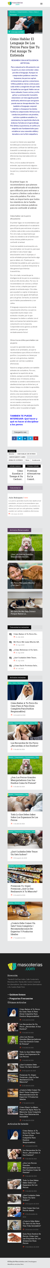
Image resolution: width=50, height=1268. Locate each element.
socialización (36, 460)
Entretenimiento (29, 757)
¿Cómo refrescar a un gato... (25, 650)
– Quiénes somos (16, 994)
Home (31, 12)
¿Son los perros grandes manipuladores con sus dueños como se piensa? (23, 780)
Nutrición (27, 831)
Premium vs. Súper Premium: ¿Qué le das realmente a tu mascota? (24, 888)
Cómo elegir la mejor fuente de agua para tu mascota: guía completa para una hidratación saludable (30, 1112)
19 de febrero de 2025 (32, 1247)
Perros (27, 460)
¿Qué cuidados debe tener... (25, 657)
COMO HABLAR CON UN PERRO (26, 454)
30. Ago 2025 (20, 645)
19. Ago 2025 (20, 653)
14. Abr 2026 (20, 637)
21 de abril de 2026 (19, 895)
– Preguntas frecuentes (20, 998)
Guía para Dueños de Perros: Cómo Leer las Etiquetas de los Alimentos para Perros (32, 1238)
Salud (26, 683)
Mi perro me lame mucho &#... (26, 642)
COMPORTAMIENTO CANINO (17, 457)
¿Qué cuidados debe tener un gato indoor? (24, 853)
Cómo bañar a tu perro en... (25, 634)
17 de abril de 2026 (19, 938)
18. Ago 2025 (20, 661)
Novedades (13, 15)
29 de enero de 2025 (31, 1229)
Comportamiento (22, 12)
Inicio (36, 12)
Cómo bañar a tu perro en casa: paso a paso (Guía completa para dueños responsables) (24, 707)
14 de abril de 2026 (19, 715)
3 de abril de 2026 (19, 824)
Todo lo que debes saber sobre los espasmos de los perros (24, 817)
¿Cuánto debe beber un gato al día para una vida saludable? (32, 1223)
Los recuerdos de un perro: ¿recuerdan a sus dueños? (24, 744)
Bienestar (13, 12)
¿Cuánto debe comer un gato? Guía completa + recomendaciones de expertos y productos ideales (23, 929)
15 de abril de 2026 (28, 1120)
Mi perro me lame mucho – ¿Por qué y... (23, 584)
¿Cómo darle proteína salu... (25, 665)
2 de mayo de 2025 (17, 32)
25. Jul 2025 (20, 668)
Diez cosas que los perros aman (31, 1209)
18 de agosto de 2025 (20, 858)
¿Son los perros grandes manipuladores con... (22, 555)
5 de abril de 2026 (19, 749)
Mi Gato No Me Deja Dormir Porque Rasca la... (23, 612)
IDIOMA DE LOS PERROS (16, 460)
